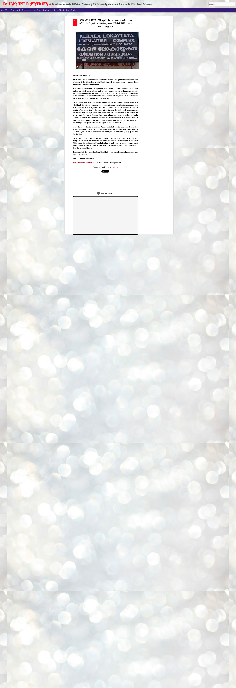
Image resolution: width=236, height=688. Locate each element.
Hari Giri (115, 167)
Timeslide (71, 10)
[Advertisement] (151, 58)
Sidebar (47, 10)
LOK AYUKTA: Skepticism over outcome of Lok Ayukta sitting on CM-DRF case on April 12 (105, 23)
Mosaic (37, 10)
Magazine (27, 10)
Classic (5, 10)
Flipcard (15, 10)
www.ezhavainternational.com (85, 163)
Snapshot (59, 10)
